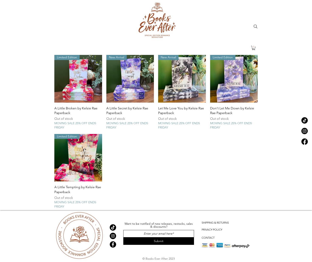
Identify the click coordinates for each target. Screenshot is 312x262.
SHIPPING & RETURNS (215, 222)
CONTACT (208, 237)
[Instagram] (304, 131)
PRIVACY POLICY (212, 229)
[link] (253, 48)
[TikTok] (304, 120)
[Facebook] (304, 141)
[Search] (255, 26)
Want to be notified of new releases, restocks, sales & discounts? (159, 225)
